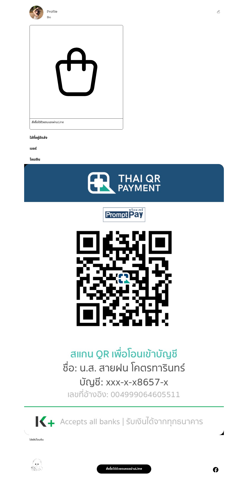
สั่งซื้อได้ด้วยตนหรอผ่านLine (124, 468)
